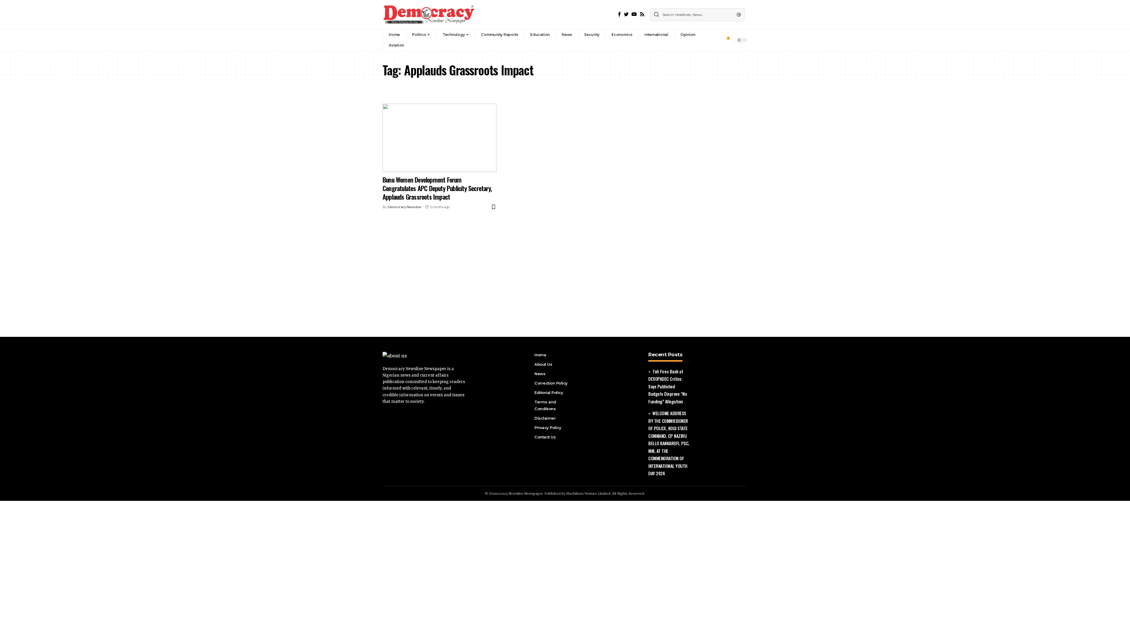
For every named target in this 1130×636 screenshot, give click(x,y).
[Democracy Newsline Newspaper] (429, 14)
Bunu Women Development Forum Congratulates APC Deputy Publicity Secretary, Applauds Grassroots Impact (437, 188)
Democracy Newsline (404, 207)
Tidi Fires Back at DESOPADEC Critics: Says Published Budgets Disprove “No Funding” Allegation (667, 386)
